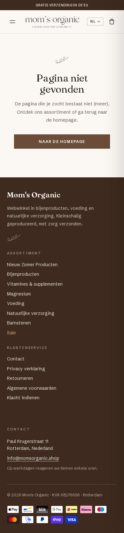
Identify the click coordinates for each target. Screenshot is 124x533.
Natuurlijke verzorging (30, 313)
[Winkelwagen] (112, 21)
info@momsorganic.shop (33, 458)
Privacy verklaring (26, 369)
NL (93, 21)
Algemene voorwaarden (31, 388)
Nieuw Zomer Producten (32, 264)
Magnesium (19, 294)
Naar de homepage (62, 141)
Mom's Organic (33, 195)
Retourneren (20, 378)
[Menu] (12, 21)
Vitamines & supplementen (35, 284)
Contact (15, 359)
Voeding (15, 303)
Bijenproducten (23, 274)
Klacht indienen (23, 398)
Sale (11, 333)
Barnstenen (19, 323)
